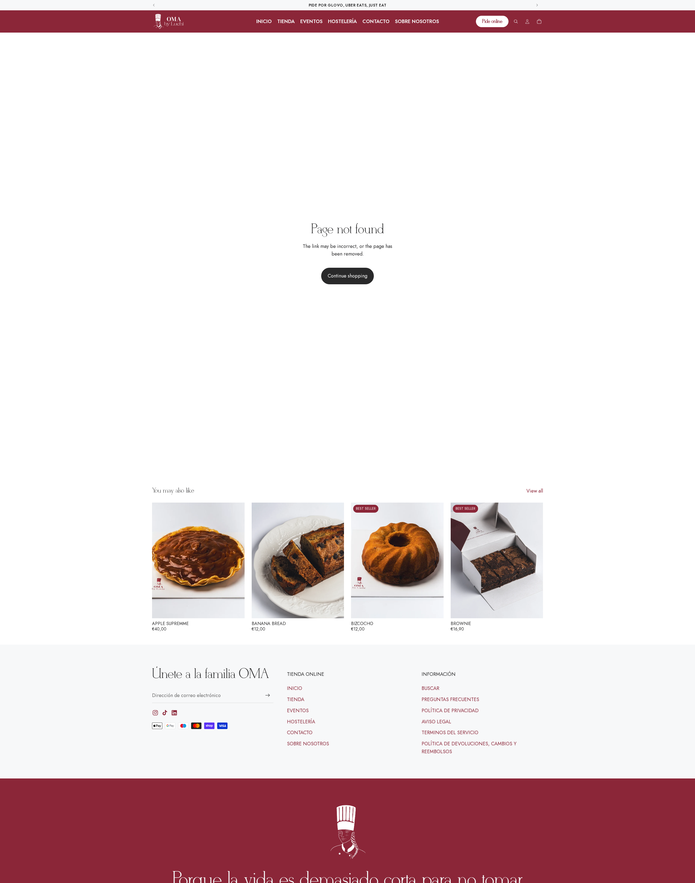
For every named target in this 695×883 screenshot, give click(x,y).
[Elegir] (435, 610)
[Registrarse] (267, 695)
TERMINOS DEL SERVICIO (450, 732)
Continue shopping (347, 275)
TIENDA (295, 699)
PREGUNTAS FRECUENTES (450, 699)
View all (534, 490)
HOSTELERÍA (301, 721)
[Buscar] (516, 21)
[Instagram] (155, 712)
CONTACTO (299, 732)
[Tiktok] (165, 712)
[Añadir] (236, 610)
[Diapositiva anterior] (160, 560)
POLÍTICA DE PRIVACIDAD (450, 710)
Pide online (492, 21)
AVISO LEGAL (436, 721)
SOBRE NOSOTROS (308, 743)
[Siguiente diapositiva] (236, 560)
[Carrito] (539, 21)
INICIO (294, 688)
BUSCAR (430, 688)
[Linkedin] (174, 712)
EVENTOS (298, 710)
